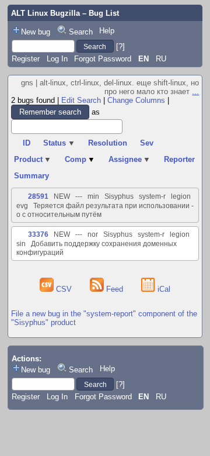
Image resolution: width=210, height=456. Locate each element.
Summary (31, 175)
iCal (162, 289)
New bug (35, 31)
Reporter (179, 159)
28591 (38, 196)
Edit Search (81, 100)
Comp (80, 159)
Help (106, 30)
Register (26, 58)
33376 (38, 234)
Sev (146, 143)
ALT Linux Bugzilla (45, 13)
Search (81, 31)
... (195, 91)
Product (33, 159)
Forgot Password (102, 58)
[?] (120, 46)
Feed (114, 289)
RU (161, 58)
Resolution (107, 143)
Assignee (129, 159)
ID (26, 143)
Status (59, 143)
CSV (64, 289)
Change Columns (136, 100)
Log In (57, 58)
